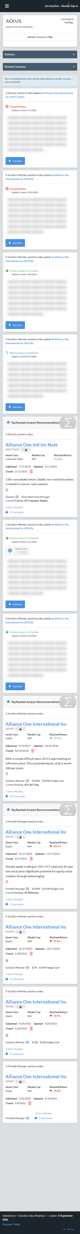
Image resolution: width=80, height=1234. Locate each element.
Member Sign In (69, 5)
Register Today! (11, 1224)
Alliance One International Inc (36, 724)
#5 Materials (32, 892)
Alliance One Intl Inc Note (32, 444)
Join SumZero (52, 5)
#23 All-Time (32, 784)
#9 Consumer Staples (36, 500)
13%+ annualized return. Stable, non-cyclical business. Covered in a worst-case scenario (40, 481)
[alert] (40, 1222)
